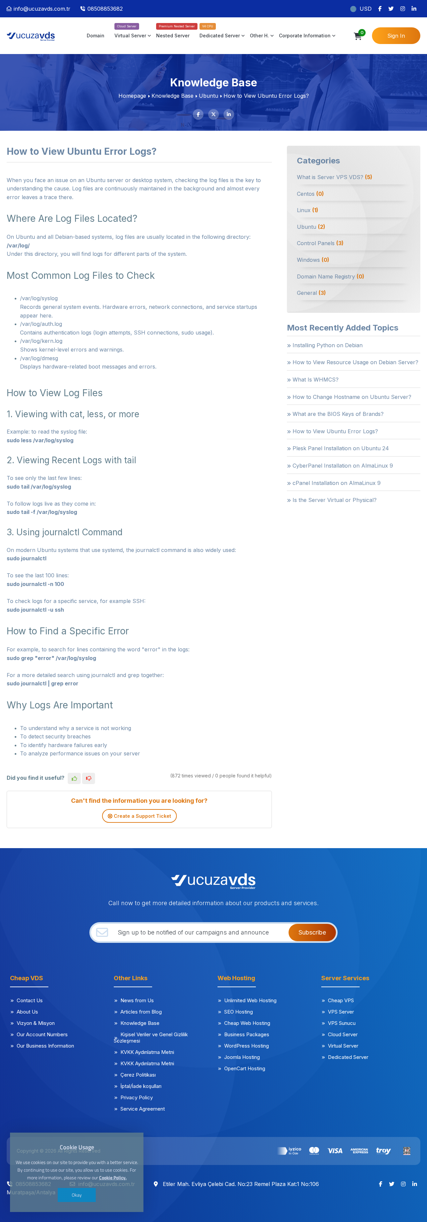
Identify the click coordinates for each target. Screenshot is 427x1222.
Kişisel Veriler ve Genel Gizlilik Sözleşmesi (151, 1037)
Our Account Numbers (42, 1034)
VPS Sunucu (342, 1023)
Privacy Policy (136, 1097)
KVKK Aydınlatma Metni (147, 1052)
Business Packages (246, 1034)
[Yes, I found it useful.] (74, 778)
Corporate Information (305, 35)
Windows (313, 259)
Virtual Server (130, 35)
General (311, 292)
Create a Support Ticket (141, 816)
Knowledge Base (172, 95)
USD (366, 8)
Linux (307, 210)
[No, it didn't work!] (88, 778)
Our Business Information (45, 1046)
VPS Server (341, 1012)
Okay (77, 1194)
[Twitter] (391, 8)
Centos (310, 193)
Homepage (132, 95)
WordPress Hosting (246, 1046)
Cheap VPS (341, 1000)
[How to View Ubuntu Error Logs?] (35, 35)
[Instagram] (402, 8)
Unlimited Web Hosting (250, 1000)
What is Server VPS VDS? (334, 177)
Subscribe (312, 932)
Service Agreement (142, 1109)
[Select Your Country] (354, 8)
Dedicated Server (219, 35)
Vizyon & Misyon (36, 1023)
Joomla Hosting (242, 1057)
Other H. (259, 35)
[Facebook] (380, 8)
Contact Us (30, 1000)
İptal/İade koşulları (140, 1086)
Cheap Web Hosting (247, 1023)
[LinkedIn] (414, 8)
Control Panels (320, 243)
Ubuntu (208, 95)
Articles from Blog (141, 1012)
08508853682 (105, 8)
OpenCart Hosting (244, 1068)
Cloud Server (343, 1034)
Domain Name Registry (330, 276)
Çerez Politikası (138, 1075)
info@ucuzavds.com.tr (42, 8)
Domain (95, 35)
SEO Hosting (238, 1012)
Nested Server (172, 35)
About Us (27, 1012)
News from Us (137, 1000)
